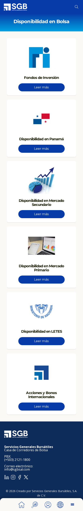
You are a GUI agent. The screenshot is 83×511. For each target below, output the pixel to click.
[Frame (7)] (6, 477)
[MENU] (73, 504)
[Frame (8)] (13, 477)
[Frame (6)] (19, 477)
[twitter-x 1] (26, 477)
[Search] (76, 7)
